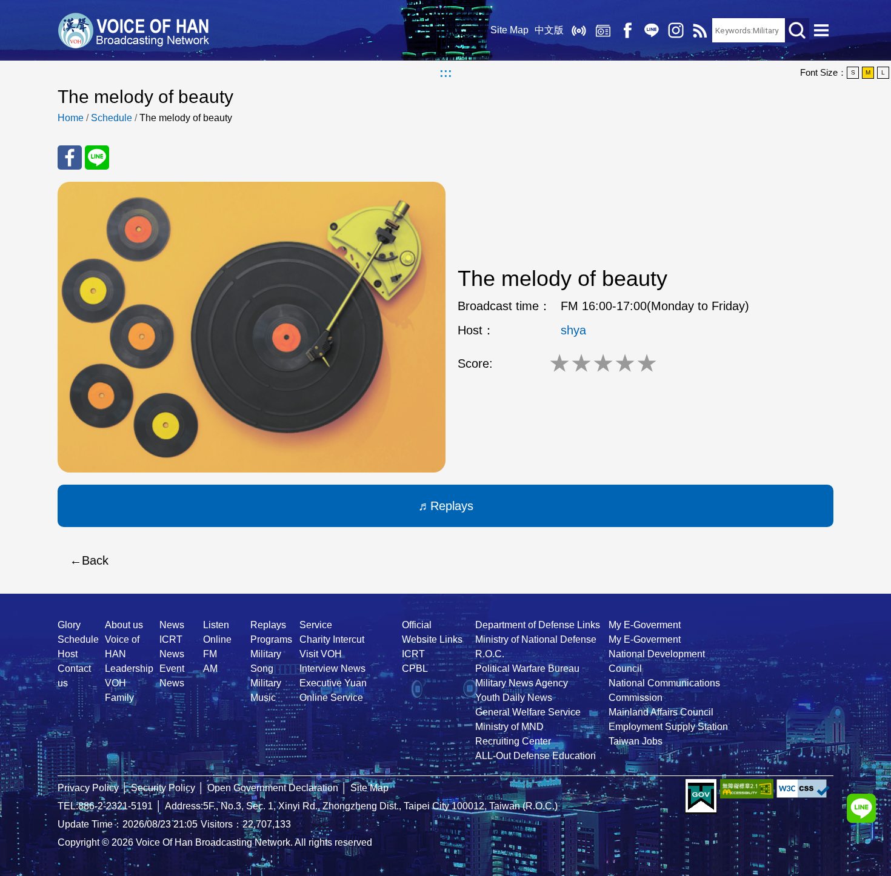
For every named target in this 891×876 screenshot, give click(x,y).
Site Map (509, 30)
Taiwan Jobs (635, 741)
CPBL (415, 668)
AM (210, 668)
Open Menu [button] (821, 30)
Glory (69, 625)
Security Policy (163, 788)
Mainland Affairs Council (661, 712)
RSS (700, 30)
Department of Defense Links (537, 625)
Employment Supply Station (668, 727)
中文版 (549, 30)
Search (797, 30)
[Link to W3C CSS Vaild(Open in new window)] (803, 788)
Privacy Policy (88, 788)
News (171, 625)
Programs (271, 639)
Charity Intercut (331, 639)
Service (315, 625)
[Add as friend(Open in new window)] (861, 808)
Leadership (129, 668)
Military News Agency (521, 683)
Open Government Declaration (272, 788)
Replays (603, 30)
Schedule (111, 118)
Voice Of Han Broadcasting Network (133, 30)
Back (95, 560)
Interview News (332, 668)
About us (124, 625)
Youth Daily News (513, 697)
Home (71, 118)
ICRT (413, 654)
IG (676, 30)
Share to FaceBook (70, 157)
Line (651, 30)
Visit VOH (320, 654)
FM (210, 654)
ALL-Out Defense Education (535, 756)
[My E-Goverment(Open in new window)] (701, 796)
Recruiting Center (513, 741)
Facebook (627, 30)
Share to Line (97, 157)
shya (573, 330)
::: (445, 72)
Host (68, 654)
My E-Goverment (645, 625)
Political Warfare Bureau (527, 668)
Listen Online (579, 30)
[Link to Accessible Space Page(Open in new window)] (746, 788)
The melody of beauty (185, 118)
